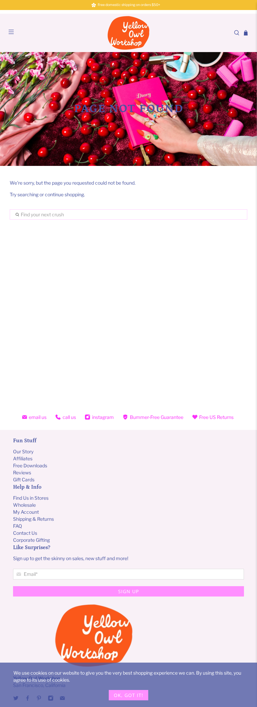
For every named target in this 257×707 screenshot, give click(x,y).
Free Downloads (30, 465)
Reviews (22, 472)
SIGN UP (128, 591)
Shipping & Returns (33, 519)
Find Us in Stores (31, 498)
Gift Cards (23, 479)
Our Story (23, 451)
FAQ (17, 526)
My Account (26, 512)
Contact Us (25, 533)
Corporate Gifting (31, 540)
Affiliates (22, 458)
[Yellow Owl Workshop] (128, 32)
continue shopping (64, 194)
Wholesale (24, 505)
